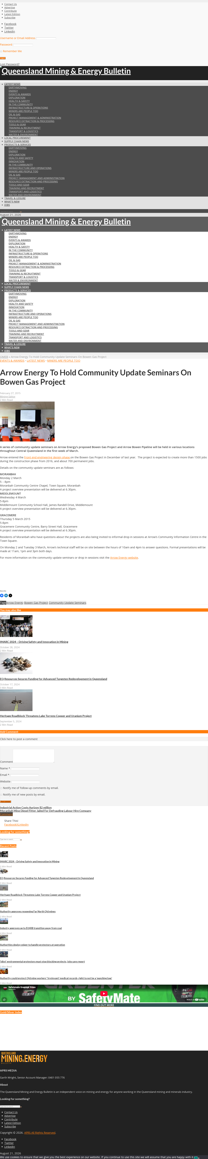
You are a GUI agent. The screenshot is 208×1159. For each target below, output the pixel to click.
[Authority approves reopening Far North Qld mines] (4, 906)
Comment (6, 762)
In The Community (21, 104)
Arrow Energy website (124, 557)
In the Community (21, 164)
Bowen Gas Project (36, 603)
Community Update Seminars (67, 603)
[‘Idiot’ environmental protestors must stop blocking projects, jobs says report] (4, 956)
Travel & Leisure (15, 198)
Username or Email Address (17, 38)
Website (5, 781)
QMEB (4, 357)
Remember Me (12, 51)
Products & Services (17, 144)
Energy (13, 91)
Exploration (17, 97)
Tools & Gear (17, 124)
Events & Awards (20, 94)
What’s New (12, 201)
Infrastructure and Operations (30, 168)
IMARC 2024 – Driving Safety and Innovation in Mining (34, 641)
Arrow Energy (14, 603)
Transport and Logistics (25, 191)
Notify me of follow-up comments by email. (31, 788)
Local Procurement (17, 138)
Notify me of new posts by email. (24, 794)
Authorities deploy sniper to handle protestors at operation (32, 944)
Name (5, 768)
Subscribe (9, 17)
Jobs (7, 205)
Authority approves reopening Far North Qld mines (28, 911)
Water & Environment (23, 134)
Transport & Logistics (23, 131)
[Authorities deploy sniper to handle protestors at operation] (4, 939)
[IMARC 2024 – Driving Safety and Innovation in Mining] (16, 636)
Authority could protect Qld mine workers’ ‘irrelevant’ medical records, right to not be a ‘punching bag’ (56, 978)
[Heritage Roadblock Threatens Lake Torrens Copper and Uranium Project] (16, 710)
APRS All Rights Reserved (39, 1133)
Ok (196, 1157)
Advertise (9, 7)
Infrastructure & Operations (28, 107)
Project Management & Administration (35, 117)
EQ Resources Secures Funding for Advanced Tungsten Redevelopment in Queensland (53, 678)
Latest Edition (12, 14)
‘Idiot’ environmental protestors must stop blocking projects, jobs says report (42, 961)
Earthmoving (18, 87)
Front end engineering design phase (47, 457)
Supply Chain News (16, 141)
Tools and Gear (19, 184)
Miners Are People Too (23, 111)
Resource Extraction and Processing (33, 181)
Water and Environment (25, 195)
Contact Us (10, 4)
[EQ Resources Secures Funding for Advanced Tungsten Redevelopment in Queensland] (16, 673)
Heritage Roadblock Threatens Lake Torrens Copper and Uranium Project (46, 715)
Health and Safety (21, 158)
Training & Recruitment (25, 127)
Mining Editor (7, 396)
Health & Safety (19, 101)
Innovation (16, 161)
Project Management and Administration (37, 178)
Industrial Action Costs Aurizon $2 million (26, 807)
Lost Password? (10, 64)
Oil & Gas (14, 114)
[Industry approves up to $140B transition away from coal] (4, 923)
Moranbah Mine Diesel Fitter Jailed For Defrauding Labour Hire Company (45, 810)
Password (6, 44)
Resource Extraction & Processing (31, 121)
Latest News (12, 84)
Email (4, 775)
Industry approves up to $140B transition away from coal (31, 928)
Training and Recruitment (26, 188)
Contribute (10, 10)
